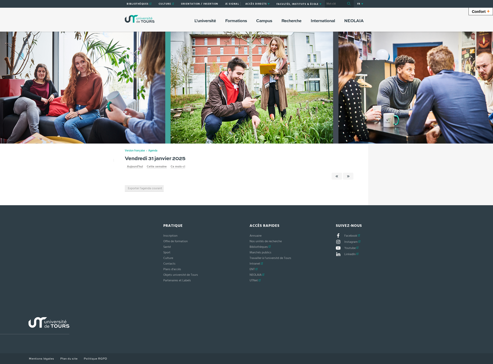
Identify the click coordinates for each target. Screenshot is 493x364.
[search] (334, 4)
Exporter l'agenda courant (145, 188)
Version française (135, 150)
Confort (481, 11)
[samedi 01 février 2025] (348, 176)
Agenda (152, 150)
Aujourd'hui (135, 166)
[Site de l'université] (34, 325)
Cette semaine (157, 166)
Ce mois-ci (178, 166)
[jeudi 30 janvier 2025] (337, 176)
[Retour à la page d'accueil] (139, 19)
